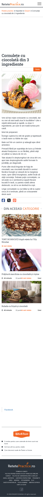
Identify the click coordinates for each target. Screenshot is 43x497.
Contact (8, 476)
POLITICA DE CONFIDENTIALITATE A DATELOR (24, 476)
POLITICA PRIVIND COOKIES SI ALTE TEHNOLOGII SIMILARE (21, 473)
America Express (34, 482)
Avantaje (16, 480)
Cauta (37, 69)
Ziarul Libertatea (8, 478)
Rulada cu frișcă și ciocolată (15, 306)
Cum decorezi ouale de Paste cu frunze (18, 450)
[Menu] (39, 3)
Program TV (36, 478)
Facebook (8, 409)
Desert (27, 11)
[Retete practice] (13, 3)
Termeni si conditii (21, 471)
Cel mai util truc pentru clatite (14, 447)
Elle (32, 480)
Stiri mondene (25, 480)
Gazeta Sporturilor (9, 482)
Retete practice (7, 11)
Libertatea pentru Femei (23, 478)
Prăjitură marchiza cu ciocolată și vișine (20, 274)
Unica (10, 480)
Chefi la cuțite (21, 484)
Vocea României (22, 482)
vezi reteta (7, 246)
